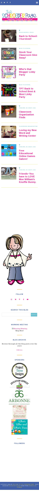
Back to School (24, 48)
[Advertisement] (19, 212)
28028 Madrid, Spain (26, 32)
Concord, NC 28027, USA (27, 108)
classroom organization (28, 126)
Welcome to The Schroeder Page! (23, 484)
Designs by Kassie (14, 486)
